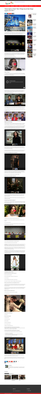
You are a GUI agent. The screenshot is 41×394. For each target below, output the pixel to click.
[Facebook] (4, 0)
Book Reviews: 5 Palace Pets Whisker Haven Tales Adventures (34, 27)
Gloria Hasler (10, 365)
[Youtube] (6, 0)
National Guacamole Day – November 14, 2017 (34, 40)
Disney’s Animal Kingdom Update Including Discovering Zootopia (34, 54)
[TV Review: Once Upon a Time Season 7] (22, 377)
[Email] (13, 13)
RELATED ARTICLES (7, 373)
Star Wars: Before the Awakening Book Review (34, 36)
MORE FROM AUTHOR (11, 373)
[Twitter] (5, 0)
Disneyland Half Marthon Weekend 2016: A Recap (34, 50)
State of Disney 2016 (34, 32)
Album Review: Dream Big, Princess (34, 44)
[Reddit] (7, 13)
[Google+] (8, 13)
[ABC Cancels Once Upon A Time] (7, 377)
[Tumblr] (12, 13)
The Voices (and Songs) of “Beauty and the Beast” (34, 14)
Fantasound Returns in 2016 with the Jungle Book (34, 20)
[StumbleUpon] (11, 13)
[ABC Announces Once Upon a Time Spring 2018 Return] (15, 377)
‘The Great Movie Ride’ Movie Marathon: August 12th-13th (34, 24)
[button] (36, 6)
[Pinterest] (9, 13)
